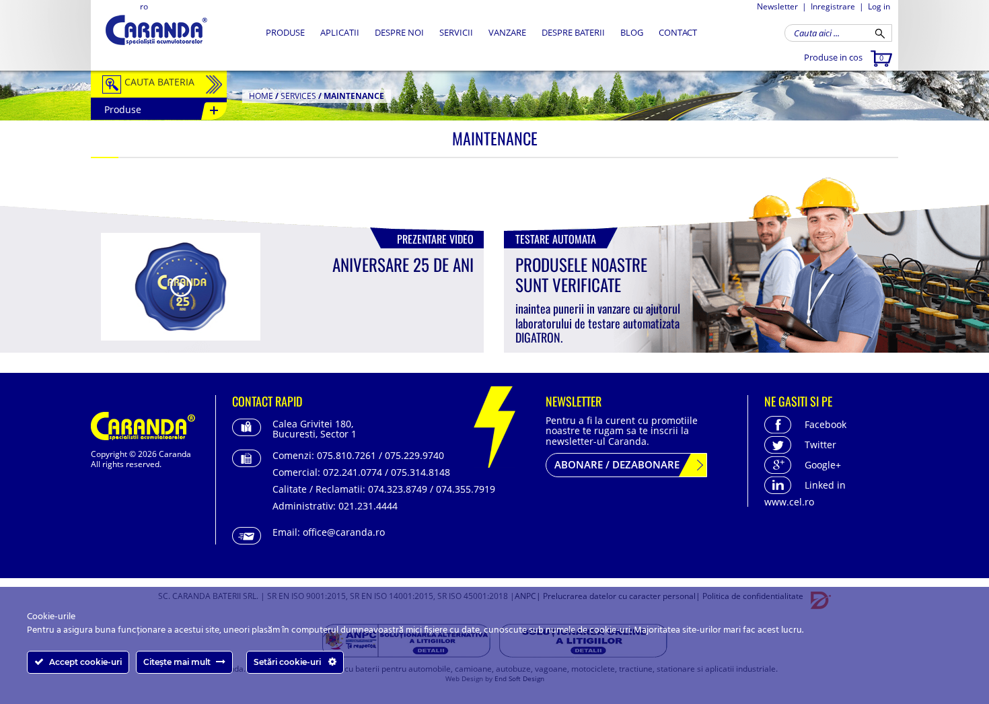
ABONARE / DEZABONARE (617, 464)
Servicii (456, 32)
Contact (678, 32)
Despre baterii (573, 32)
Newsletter (777, 6)
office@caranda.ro (344, 532)
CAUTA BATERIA (159, 81)
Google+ (823, 464)
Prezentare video (435, 239)
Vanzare (507, 32)
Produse (285, 32)
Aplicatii (339, 32)
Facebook (825, 424)
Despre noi (399, 32)
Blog (631, 32)
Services (298, 96)
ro (144, 6)
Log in (879, 6)
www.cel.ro (789, 501)
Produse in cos (843, 57)
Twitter (820, 444)
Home (261, 96)
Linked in (825, 485)
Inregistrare (833, 6)
